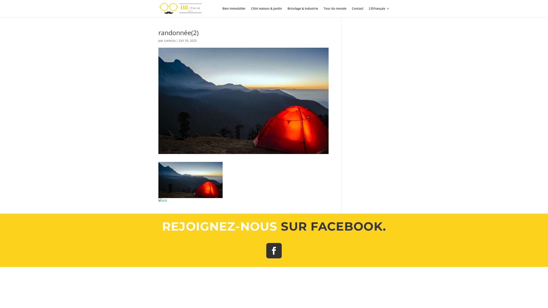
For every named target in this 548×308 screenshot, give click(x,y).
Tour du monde (335, 8)
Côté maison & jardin (266, 8)
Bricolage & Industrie (302, 8)
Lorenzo (170, 40)
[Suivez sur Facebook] (274, 250)
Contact (357, 8)
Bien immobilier (234, 8)
